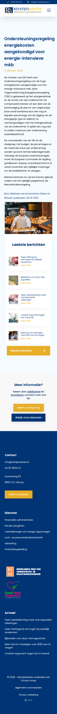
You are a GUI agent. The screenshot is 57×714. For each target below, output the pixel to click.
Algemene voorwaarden (28, 687)
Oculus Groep (28, 680)
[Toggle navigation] (49, 10)
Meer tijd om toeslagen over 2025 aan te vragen (28, 646)
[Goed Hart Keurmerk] (28, 590)
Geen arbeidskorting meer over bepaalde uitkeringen (28, 621)
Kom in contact (18, 494)
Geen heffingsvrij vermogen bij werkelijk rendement (27, 630)
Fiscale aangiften (14, 525)
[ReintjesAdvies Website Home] (23, 10)
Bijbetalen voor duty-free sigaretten (25, 638)
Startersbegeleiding (16, 549)
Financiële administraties (19, 519)
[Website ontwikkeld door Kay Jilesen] (28, 700)
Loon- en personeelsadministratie (24, 537)
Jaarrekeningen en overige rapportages (27, 531)
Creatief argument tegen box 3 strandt (27, 653)
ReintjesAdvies (25, 677)
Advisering (10, 543)
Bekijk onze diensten (28, 417)
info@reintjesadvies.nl (17, 462)
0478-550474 (13, 468)
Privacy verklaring (28, 694)
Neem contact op (28, 407)
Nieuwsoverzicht (21, 350)
